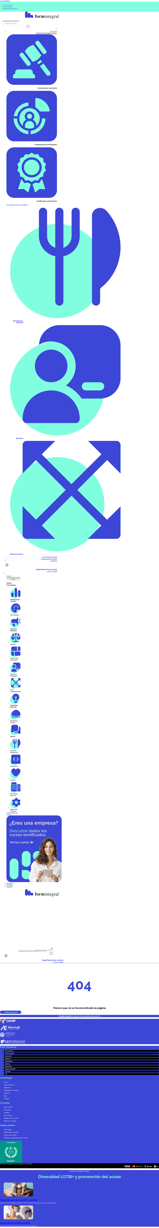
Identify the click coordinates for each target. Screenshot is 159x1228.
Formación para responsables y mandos (18, 1200)
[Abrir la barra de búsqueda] (52, 949)
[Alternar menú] (3, 573)
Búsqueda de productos (11, 21)
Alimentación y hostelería (18, 321)
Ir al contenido (5, 1)
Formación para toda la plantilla (15, 1223)
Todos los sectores (16, 554)
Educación (19, 438)
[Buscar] (27, 26)
